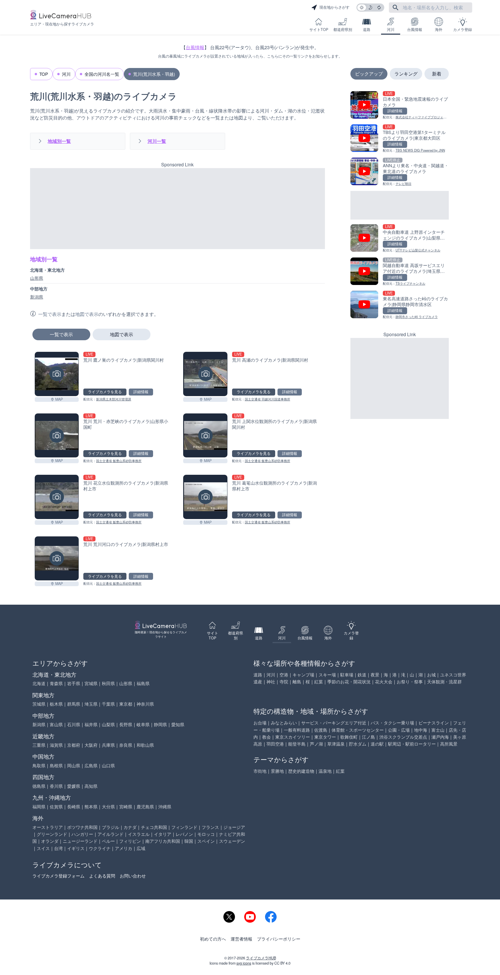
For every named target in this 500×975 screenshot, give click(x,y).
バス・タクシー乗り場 (392, 723)
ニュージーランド (80, 841)
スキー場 (327, 675)
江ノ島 (368, 737)
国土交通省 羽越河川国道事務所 (267, 399)
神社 (270, 681)
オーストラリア (47, 827)
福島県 (143, 683)
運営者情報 (241, 939)
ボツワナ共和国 (82, 827)
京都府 (73, 745)
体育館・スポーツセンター (358, 730)
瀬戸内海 (440, 737)
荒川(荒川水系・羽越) (154, 74)
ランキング (406, 73)
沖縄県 (164, 806)
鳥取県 (38, 765)
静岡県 (160, 724)
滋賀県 (56, 745)
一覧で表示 (61, 334)
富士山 (437, 730)
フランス (210, 827)
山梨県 (108, 724)
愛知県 (177, 724)
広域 (141, 848)
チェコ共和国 (154, 827)
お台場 (259, 723)
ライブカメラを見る (105, 391)
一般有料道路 (297, 730)
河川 (390, 29)
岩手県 (73, 683)
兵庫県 (108, 745)
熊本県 (91, 806)
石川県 (73, 724)
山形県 (36, 278)
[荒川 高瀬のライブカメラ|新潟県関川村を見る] (205, 374)
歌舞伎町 (349, 737)
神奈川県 (145, 704)
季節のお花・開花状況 (349, 681)
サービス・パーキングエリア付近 (333, 723)
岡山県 (73, 765)
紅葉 (318, 681)
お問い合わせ (133, 876)
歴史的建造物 (301, 771)
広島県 (91, 765)
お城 (431, 675)
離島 (297, 681)
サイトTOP (318, 29)
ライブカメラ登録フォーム (58, 876)
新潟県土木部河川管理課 (113, 399)
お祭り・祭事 (410, 681)
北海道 (38, 683)
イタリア (162, 834)
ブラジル (110, 827)
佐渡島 (320, 730)
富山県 (56, 724)
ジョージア (234, 827)
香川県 (56, 786)
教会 (266, 737)
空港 (284, 675)
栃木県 (56, 704)
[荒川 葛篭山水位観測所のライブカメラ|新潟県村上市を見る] (205, 497)
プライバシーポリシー (278, 939)
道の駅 (377, 744)
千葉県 (108, 704)
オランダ (49, 841)
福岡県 (38, 806)
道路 (366, 29)
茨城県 (38, 704)
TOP (43, 74)
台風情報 (414, 29)
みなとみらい (284, 723)
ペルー (108, 841)
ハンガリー (82, 834)
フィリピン (130, 841)
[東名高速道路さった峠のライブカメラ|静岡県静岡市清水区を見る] (399, 305)
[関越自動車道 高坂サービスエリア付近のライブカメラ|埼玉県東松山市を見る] (399, 271)
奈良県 (125, 745)
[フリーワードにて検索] (395, 7)
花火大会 (383, 681)
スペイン (206, 841)
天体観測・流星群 (444, 681)
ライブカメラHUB (261, 958)
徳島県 (38, 786)
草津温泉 (336, 744)
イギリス (75, 848)
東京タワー (325, 737)
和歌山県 (145, 745)
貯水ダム (357, 744)
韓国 (188, 841)
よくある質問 (102, 876)
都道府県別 (342, 29)
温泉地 (325, 771)
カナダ (130, 827)
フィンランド (184, 827)
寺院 (284, 681)
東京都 (125, 704)
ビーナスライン (433, 723)
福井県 (91, 724)
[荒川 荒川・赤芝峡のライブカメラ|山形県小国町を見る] (57, 435)
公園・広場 (399, 730)
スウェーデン (232, 841)
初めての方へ (213, 939)
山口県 (108, 765)
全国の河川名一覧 (101, 74)
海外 (438, 29)
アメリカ (123, 848)
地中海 (420, 730)
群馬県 (73, 704)
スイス (43, 848)
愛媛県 (73, 786)
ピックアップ (369, 73)
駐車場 (346, 675)
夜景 (375, 675)
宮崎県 (125, 806)
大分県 (108, 806)
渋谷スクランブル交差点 (403, 737)
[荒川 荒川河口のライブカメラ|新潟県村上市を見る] (57, 558)
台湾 (58, 848)
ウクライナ (100, 848)
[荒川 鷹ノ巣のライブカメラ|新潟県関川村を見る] (57, 374)
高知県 (91, 786)
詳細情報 (140, 391)
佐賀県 (56, 806)
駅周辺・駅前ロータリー (412, 744)
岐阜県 (143, 724)
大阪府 (91, 745)
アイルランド (111, 834)
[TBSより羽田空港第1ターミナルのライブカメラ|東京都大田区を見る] (399, 138)
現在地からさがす (334, 7)
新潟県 (36, 297)
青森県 (56, 683)
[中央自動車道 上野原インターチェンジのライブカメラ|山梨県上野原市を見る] (399, 238)
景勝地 (277, 771)
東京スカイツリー (292, 737)
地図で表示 (121, 334)
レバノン (184, 834)
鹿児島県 (145, 806)
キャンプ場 (303, 675)
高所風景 (448, 744)
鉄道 (362, 675)
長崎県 (73, 806)
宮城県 (91, 683)
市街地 (259, 771)
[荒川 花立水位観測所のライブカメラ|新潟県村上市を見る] (57, 497)
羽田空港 (275, 744)
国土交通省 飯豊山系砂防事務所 (118, 460)
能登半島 (297, 744)
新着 (436, 73)
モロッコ (206, 834)
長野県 (125, 724)
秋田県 (108, 683)
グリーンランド (52, 834)
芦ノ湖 (316, 744)
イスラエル (139, 834)
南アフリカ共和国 (162, 841)
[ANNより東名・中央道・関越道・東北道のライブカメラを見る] (399, 172)
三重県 (38, 745)
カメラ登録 (462, 29)
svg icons (243, 963)
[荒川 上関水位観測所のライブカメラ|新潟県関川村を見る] (205, 435)
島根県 (56, 765)
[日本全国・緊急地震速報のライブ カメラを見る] (399, 105)
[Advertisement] (177, 208)
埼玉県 (91, 704)
